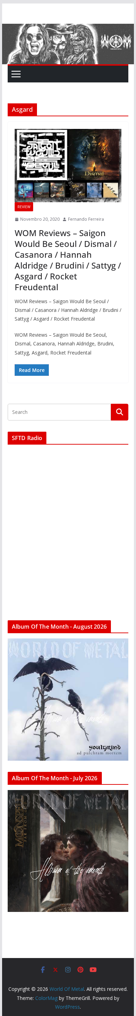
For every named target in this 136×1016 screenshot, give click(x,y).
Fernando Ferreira (86, 219)
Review (23, 206)
